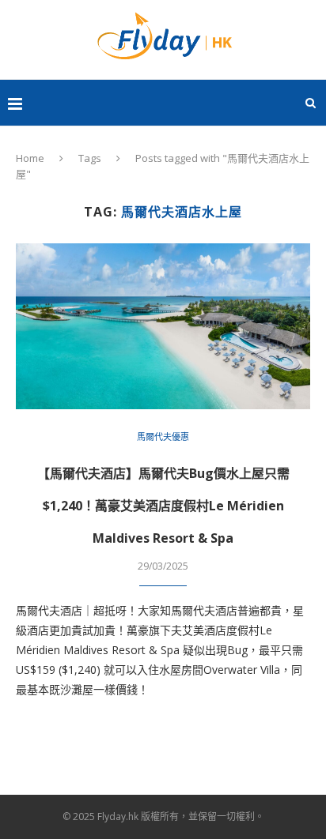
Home (30, 158)
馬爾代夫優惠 (163, 436)
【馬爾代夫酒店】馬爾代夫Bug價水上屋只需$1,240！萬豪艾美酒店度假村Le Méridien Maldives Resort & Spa (163, 506)
